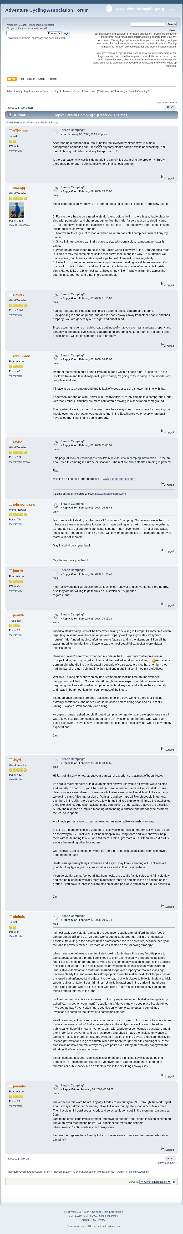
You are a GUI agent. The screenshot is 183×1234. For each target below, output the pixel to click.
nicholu (19, 917)
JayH (17, 760)
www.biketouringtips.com (86, 458)
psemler (19, 1086)
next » (173, 102)
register (49, 24)
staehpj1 (20, 188)
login (38, 24)
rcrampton (21, 356)
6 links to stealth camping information (132, 458)
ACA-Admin (117, 91)
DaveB (18, 295)
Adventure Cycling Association (106, 1211)
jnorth (18, 571)
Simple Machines (108, 1215)
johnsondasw (24, 504)
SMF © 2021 (91, 1215)
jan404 (18, 615)
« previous (163, 102)
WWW (26, 225)
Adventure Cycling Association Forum (47, 10)
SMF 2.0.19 (75, 1215)
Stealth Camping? (73, 130)
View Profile (15, 150)
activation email (37, 28)
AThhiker (20, 131)
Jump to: (134, 1182)
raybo (17, 442)
